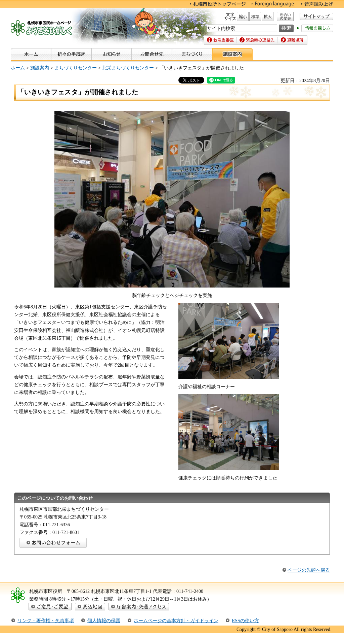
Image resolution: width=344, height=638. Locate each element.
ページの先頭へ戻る (309, 570)
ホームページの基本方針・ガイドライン (176, 620)
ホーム (18, 67)
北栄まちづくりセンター (128, 67)
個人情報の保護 (103, 620)
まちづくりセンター (75, 67)
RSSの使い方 (245, 620)
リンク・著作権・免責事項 (45, 620)
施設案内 (39, 67)
